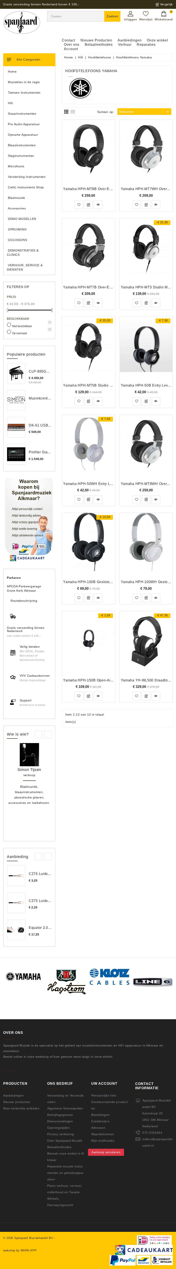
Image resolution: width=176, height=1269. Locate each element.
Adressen (98, 1127)
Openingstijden (58, 1127)
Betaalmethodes (99, 44)
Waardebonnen (102, 1134)
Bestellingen (100, 1115)
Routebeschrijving (24, 600)
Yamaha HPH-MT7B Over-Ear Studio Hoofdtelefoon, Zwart (111, 287)
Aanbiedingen (130, 40)
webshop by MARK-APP (19, 1250)
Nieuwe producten (16, 1102)
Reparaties (146, 44)
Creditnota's (100, 1121)
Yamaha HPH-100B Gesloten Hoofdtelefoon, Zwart (105, 582)
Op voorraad (31, 333)
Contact (68, 40)
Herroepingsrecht (60, 1205)
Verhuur (125, 44)
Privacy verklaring (60, 1134)
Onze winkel (157, 40)
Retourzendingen (60, 1121)
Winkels (53, 1198)
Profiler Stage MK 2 (45, 452)
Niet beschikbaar (31, 326)
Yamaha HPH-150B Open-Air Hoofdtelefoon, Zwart (105, 680)
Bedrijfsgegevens (60, 1115)
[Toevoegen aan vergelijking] (88, 205)
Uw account (104, 1083)
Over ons (71, 44)
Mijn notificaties (103, 1140)
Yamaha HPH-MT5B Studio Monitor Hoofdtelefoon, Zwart (110, 385)
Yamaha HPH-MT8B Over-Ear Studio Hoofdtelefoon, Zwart (111, 189)
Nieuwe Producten (96, 40)
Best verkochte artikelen (21, 1108)
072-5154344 (152, 1132)
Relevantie (144, 111)
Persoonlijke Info (103, 1095)
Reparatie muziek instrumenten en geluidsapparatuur (65, 1173)
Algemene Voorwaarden (65, 1108)
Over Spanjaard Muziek (64, 1140)
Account (71, 49)
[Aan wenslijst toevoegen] (79, 205)
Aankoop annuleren (106, 1152)
